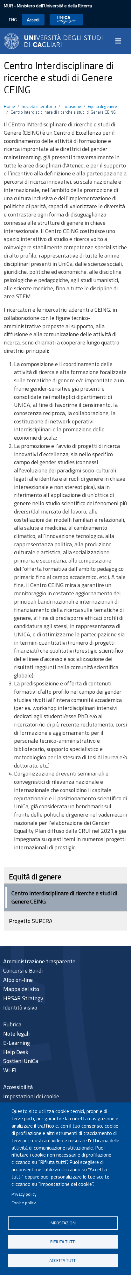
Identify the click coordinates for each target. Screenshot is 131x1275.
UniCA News (66, 19)
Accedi (33, 19)
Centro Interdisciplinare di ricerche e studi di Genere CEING (64, 897)
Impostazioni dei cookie (31, 1096)
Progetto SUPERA (30, 921)
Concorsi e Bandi (23, 970)
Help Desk (15, 1052)
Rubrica (12, 1024)
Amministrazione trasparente (39, 961)
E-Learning (16, 1042)
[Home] (53, 40)
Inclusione (72, 106)
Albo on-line (18, 979)
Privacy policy (24, 1194)
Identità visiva (20, 1007)
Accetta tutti (63, 1260)
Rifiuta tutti (63, 1241)
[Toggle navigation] (120, 41)
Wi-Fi (9, 1070)
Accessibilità (18, 1087)
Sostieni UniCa (20, 1061)
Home (9, 106)
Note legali (16, 1033)
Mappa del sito (21, 989)
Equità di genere (102, 106)
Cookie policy (23, 1203)
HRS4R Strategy (23, 998)
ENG (13, 19)
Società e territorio (39, 106)
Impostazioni (63, 1223)
